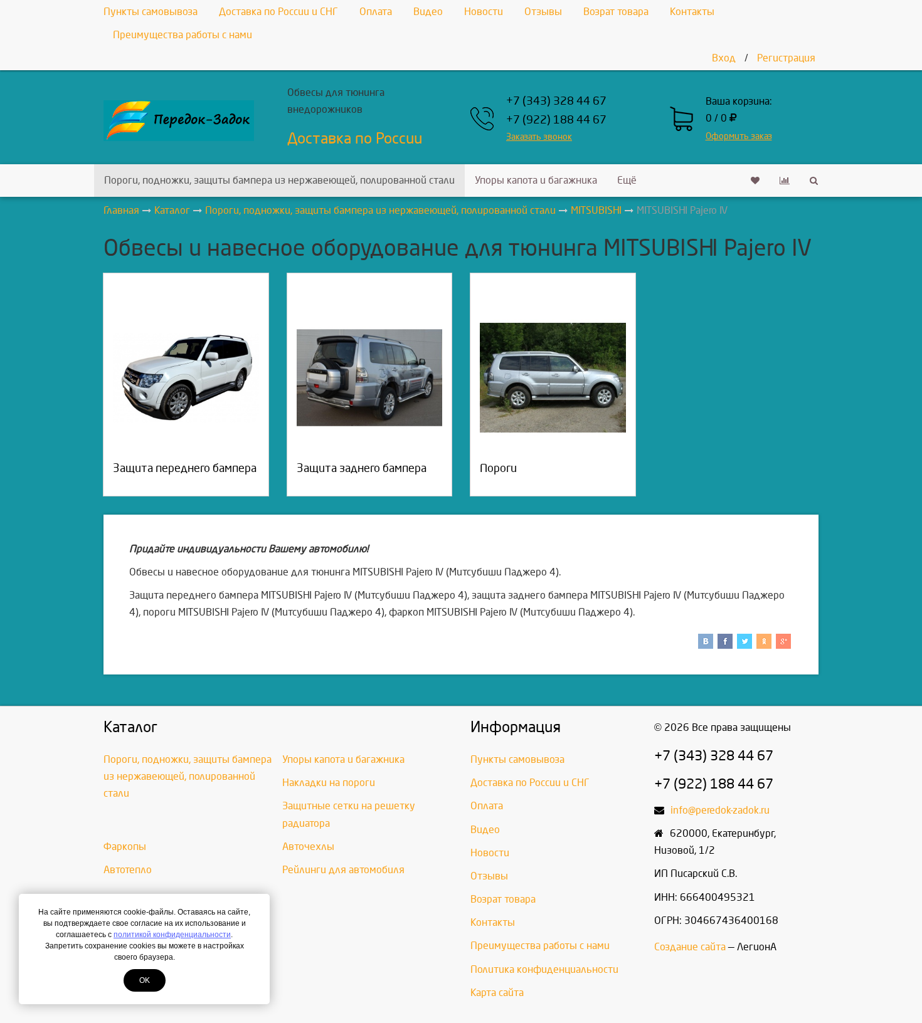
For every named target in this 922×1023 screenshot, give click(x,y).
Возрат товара (616, 11)
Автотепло (127, 869)
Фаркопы (124, 846)
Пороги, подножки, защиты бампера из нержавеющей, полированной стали (279, 180)
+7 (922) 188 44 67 (556, 120)
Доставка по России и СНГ (278, 11)
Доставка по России (354, 138)
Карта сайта (497, 992)
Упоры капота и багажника (536, 180)
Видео (428, 11)
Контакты (692, 11)
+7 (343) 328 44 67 (556, 101)
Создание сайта (690, 947)
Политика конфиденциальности (544, 969)
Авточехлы (308, 846)
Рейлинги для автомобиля (343, 869)
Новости (483, 11)
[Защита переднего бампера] (186, 378)
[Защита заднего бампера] (370, 378)
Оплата (375, 11)
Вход (724, 58)
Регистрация (786, 58)
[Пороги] (553, 378)
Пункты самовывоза (150, 11)
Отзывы (543, 11)
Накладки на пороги (328, 782)
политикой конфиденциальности (172, 934)
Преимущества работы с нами (182, 34)
